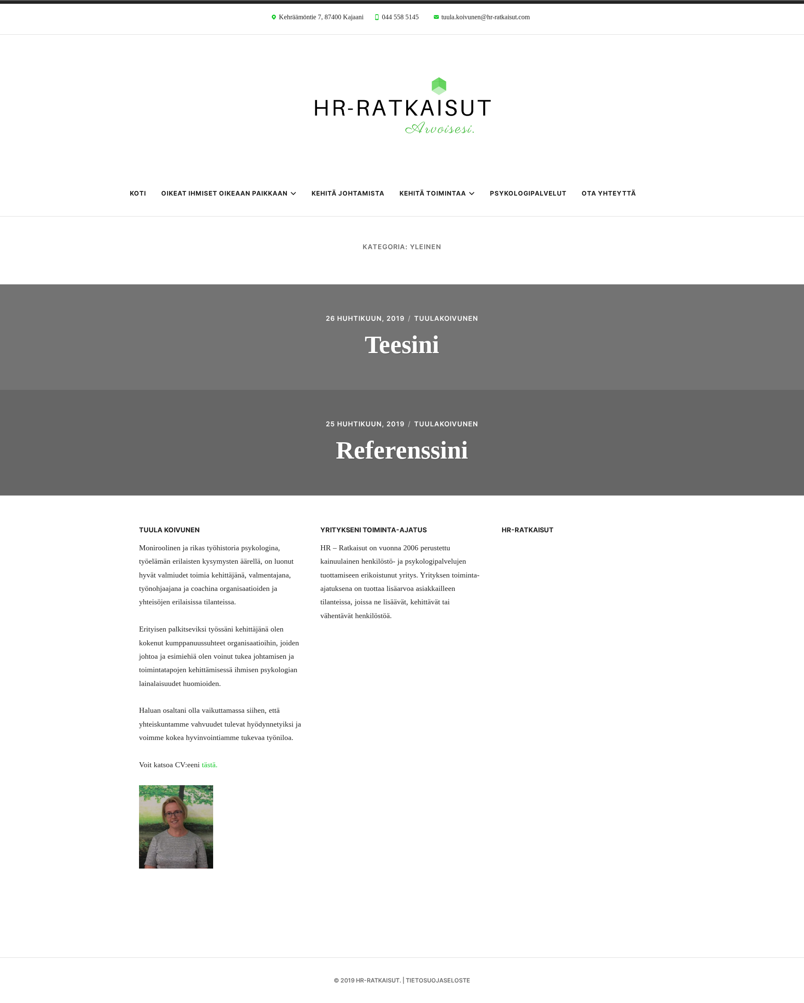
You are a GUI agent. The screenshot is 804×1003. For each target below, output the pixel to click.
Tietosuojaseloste (438, 980)
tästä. (210, 765)
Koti (138, 193)
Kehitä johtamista (348, 193)
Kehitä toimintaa (432, 193)
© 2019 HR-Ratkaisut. (367, 980)
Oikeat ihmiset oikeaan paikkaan (224, 193)
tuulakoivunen (446, 318)
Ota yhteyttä (609, 193)
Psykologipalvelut (528, 193)
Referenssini (402, 450)
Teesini (402, 344)
